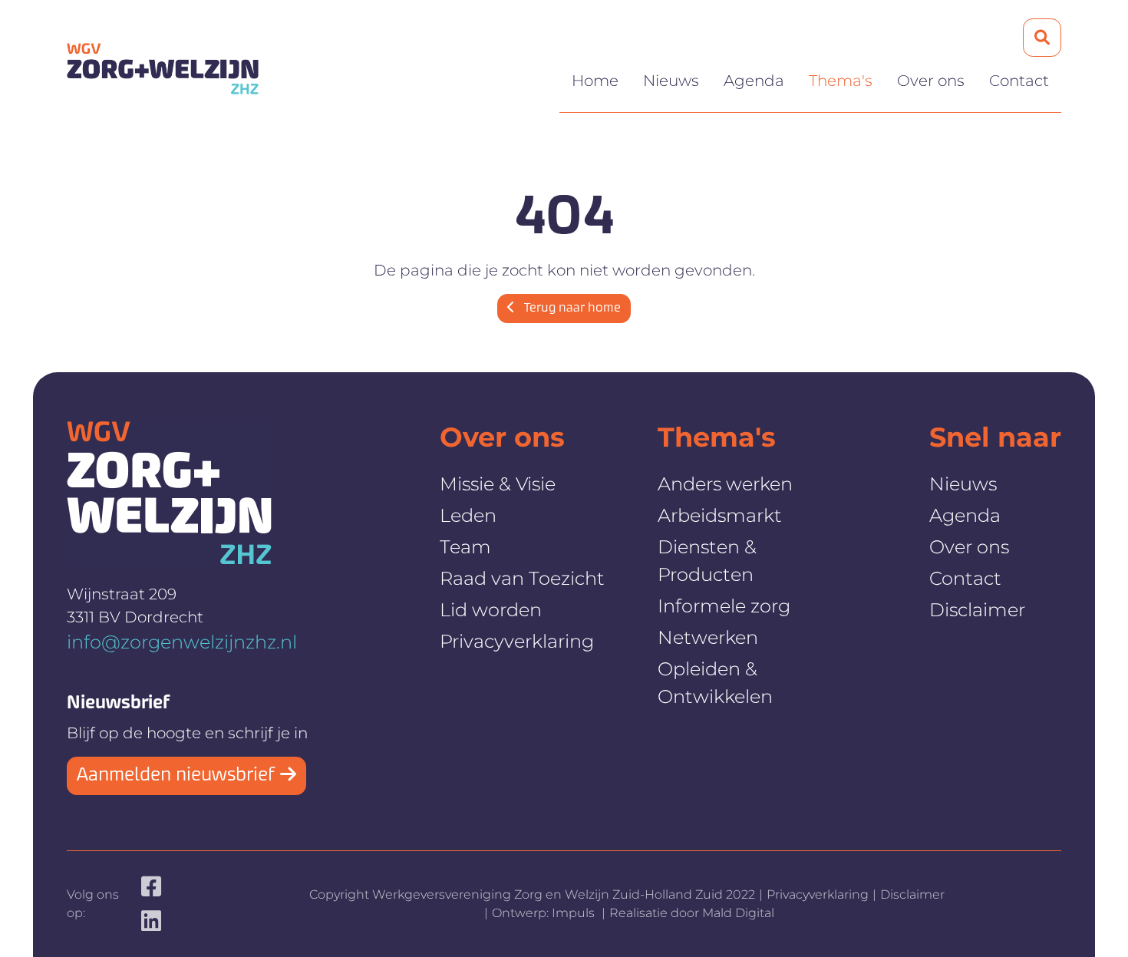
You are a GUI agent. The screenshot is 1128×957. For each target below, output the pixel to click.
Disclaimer (977, 610)
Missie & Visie (498, 484)
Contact (1019, 80)
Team (465, 547)
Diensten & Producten (707, 561)
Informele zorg (724, 606)
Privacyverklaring (517, 641)
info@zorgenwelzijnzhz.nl (182, 642)
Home (595, 80)
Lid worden (491, 610)
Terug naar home (571, 308)
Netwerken (708, 637)
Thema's (840, 80)
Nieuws (671, 80)
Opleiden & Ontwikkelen (715, 683)
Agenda (754, 80)
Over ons (931, 80)
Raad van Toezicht (522, 578)
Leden (468, 515)
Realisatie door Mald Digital (691, 913)
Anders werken (725, 484)
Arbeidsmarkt (720, 515)
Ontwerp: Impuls (545, 913)
